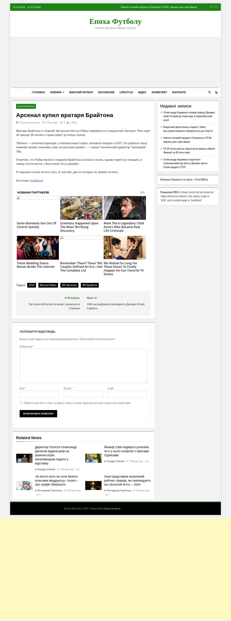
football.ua (36, 180)
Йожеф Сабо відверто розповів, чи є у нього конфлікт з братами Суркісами (126, 451)
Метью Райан (48, 285)
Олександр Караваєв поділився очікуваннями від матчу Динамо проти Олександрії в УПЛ (185, 163)
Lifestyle (126, 92)
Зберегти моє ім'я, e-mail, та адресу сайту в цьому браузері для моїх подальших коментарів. (77, 402)
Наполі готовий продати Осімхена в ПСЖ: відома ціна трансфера (159, 7)
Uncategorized (26, 106)
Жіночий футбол (81, 92)
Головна (38, 92)
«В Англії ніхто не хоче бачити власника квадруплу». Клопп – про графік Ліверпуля (56, 480)
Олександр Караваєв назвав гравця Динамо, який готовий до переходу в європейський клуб (189, 116)
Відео (142, 92)
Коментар (26, 346)
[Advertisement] (115, 62)
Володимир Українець (50, 490)
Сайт (111, 388)
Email (68, 388)
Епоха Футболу (115, 21)
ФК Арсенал (69, 285)
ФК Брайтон (89, 285)
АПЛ (31, 285)
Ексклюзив (106, 92)
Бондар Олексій (46, 469)
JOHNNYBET (159, 92)
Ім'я (23, 388)
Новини (55, 92)
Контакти (179, 92)
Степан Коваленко (30, 122)
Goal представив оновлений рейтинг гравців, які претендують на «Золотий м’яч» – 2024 (127, 480)
